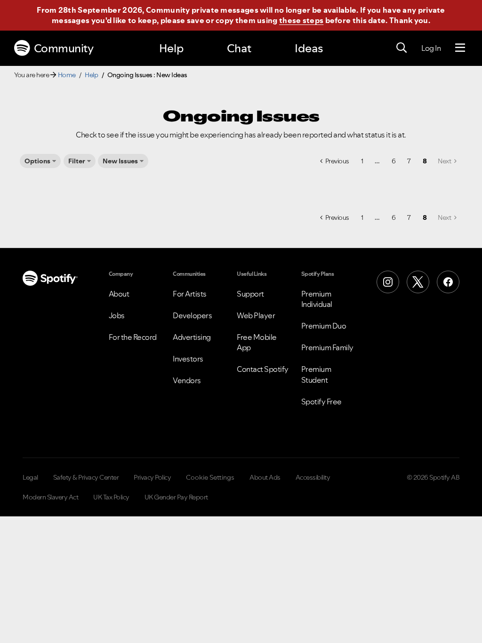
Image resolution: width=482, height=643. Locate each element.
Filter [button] (76, 161)
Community (64, 48)
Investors (188, 359)
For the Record (133, 337)
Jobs (117, 315)
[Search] (402, 48)
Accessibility (313, 477)
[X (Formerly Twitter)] (418, 282)
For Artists (190, 294)
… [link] (377, 161)
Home (67, 75)
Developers (192, 315)
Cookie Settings (210, 477)
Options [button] (37, 161)
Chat (239, 48)
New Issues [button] (120, 161)
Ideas (309, 48)
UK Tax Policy (111, 497)
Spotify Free (321, 401)
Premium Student (316, 374)
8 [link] (425, 161)
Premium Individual (316, 299)
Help (171, 48)
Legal (30, 477)
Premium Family (327, 347)
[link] (447, 161)
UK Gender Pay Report (176, 497)
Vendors (187, 380)
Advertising (192, 337)
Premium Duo (323, 326)
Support (250, 294)
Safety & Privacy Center (86, 477)
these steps (301, 20)
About (119, 294)
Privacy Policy (152, 477)
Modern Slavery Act (50, 497)
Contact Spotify (263, 369)
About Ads (265, 477)
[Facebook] (448, 282)
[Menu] (460, 48)
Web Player (256, 315)
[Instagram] (388, 282)
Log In (431, 48)
